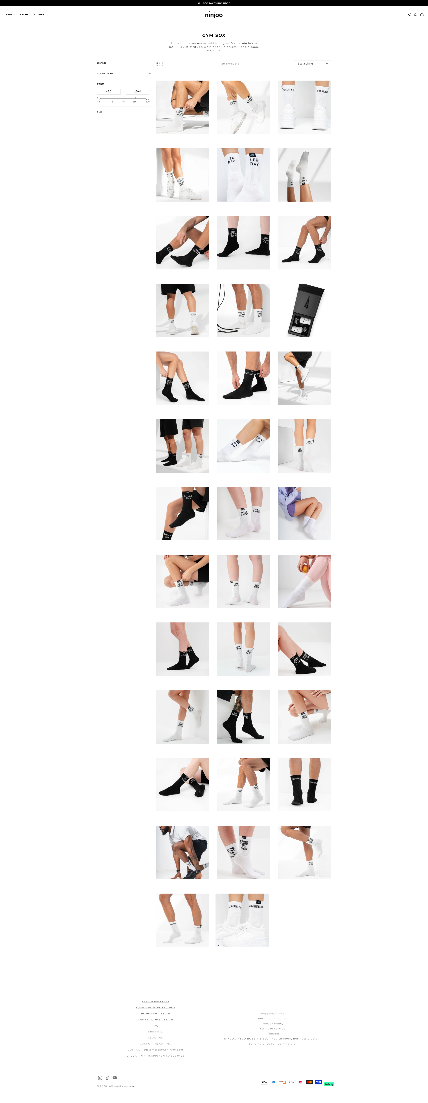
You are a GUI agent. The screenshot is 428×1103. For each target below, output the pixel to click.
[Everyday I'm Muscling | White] (182, 717)
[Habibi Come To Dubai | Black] (304, 649)
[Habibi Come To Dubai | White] (243, 852)
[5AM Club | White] (304, 717)
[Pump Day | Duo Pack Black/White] (182, 446)
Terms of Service (272, 1028)
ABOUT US (155, 1037)
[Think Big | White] (243, 784)
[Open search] (410, 14)
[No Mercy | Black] (182, 784)
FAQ (155, 1025)
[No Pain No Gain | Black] (304, 784)
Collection (105, 73)
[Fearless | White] (182, 920)
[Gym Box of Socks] (304, 175)
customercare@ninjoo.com (163, 1049)
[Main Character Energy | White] (182, 852)
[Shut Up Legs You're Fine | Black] (304, 242)
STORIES (38, 14)
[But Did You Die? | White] (182, 107)
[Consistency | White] (242, 920)
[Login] (415, 15)
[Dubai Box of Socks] (304, 310)
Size (99, 111)
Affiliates (273, 1033)
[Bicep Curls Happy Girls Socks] (182, 310)
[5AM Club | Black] (243, 717)
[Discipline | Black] (243, 378)
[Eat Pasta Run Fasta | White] (243, 581)
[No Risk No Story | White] (304, 446)
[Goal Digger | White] (182, 581)
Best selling (305, 63)
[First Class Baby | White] (304, 852)
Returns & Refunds (272, 1018)
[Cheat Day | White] (243, 446)
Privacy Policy (273, 1023)
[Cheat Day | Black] (182, 513)
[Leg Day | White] (243, 175)
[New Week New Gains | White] (243, 649)
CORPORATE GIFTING (155, 1043)
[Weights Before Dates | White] (243, 310)
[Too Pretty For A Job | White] (304, 513)
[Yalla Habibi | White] (243, 513)
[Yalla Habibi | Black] (182, 649)
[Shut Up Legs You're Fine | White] (182, 175)
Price (100, 84)
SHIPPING (155, 1031)
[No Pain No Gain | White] (304, 107)
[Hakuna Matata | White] (243, 107)
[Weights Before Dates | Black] (182, 378)
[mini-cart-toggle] (422, 15)
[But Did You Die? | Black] (243, 242)
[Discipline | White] (304, 378)
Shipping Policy (272, 1013)
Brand (101, 62)
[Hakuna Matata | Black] (182, 242)
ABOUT (24, 14)
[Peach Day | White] (304, 581)
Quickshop (169, 140)
